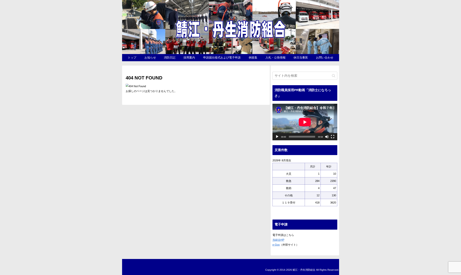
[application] (304, 122)
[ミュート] (327, 136)
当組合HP (278, 239)
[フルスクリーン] (332, 136)
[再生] (277, 136)
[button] (333, 76)
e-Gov (276, 244)
